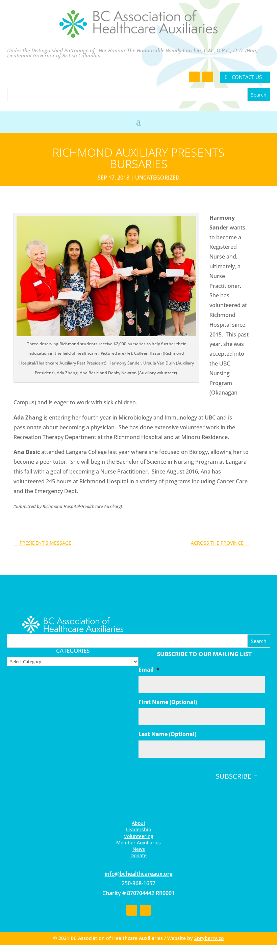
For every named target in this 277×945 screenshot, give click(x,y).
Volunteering (138, 836)
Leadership (138, 829)
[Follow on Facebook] (194, 77)
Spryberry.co (209, 938)
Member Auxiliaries (138, 842)
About (138, 823)
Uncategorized (157, 177)
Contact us (247, 77)
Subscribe (233, 776)
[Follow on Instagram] (207, 77)
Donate (138, 855)
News (138, 849)
